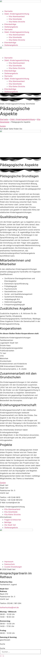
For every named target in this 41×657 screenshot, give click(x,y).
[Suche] (2, 656)
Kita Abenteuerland (17, 16)
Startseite (8, 11)
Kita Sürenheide (15, 19)
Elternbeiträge (10, 24)
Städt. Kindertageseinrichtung (16, 14)
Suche (2, 648)
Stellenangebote (11, 27)
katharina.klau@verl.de (9, 607)
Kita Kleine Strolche (17, 22)
